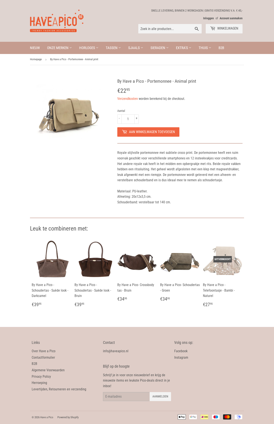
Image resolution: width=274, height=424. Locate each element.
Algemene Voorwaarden (48, 370)
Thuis (204, 48)
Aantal (121, 110)
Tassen (112, 48)
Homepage (36, 59)
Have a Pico (46, 417)
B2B (221, 48)
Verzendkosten (127, 99)
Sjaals (134, 48)
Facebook (181, 351)
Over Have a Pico (43, 351)
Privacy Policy (41, 377)
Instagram (181, 357)
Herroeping (39, 383)
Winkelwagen (227, 28)
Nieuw (35, 48)
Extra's (182, 48)
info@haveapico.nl (115, 351)
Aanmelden (160, 396)
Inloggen (208, 18)
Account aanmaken (231, 18)
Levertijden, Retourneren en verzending (59, 389)
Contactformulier (43, 357)
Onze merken (58, 48)
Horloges (87, 48)
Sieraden (158, 48)
